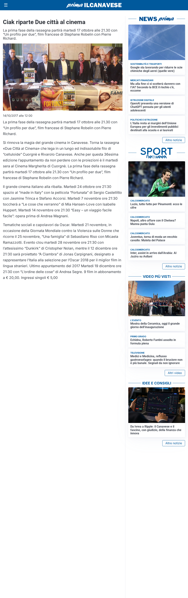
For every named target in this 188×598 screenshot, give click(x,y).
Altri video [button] (175, 373)
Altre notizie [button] (173, 140)
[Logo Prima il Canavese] (94, 5)
